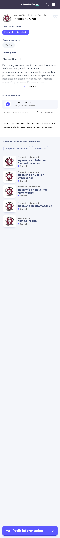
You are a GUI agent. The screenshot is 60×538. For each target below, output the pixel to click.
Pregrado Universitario (15, 32)
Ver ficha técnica (48, 112)
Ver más (32, 86)
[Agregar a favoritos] (55, 16)
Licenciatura (40, 148)
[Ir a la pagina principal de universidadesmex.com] (30, 4)
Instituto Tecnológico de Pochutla (30, 15)
